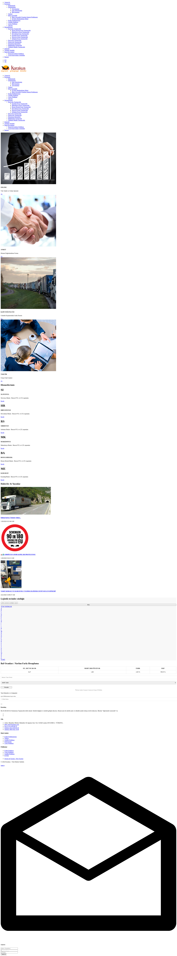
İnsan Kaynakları (9, 52)
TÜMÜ (3, 659)
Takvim (10, 25)
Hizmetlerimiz (8, 27)
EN (5, 60)
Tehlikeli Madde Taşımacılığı (16, 47)
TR (5, 62)
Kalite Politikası (9, 750)
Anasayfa (7, 2)
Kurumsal (7, 4)
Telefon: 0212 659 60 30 (11, 728)
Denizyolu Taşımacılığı (15, 42)
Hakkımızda (11, 5)
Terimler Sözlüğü (9, 50)
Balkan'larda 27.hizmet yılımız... (11, 517)
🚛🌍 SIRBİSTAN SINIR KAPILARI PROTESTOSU (18, 554)
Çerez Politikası (12, 24)
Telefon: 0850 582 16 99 (11, 729)
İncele (2, 401)
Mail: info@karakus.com (11, 724)
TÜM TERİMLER (6, 606)
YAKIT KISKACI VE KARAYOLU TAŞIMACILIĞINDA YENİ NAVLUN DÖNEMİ (28, 591)
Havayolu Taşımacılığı (14, 40)
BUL (88, 604)
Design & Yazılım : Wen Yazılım (13, 759)
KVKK (6, 755)
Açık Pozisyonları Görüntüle (16, 55)
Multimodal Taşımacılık (15, 45)
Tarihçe (10, 14)
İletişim (6, 57)
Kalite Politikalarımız (14, 20)
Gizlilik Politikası (13, 22)
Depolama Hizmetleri (14, 43)
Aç (1, 194)
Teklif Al (3, 954)
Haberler (6, 48)
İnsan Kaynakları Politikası (16, 53)
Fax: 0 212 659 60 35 (10, 726)
